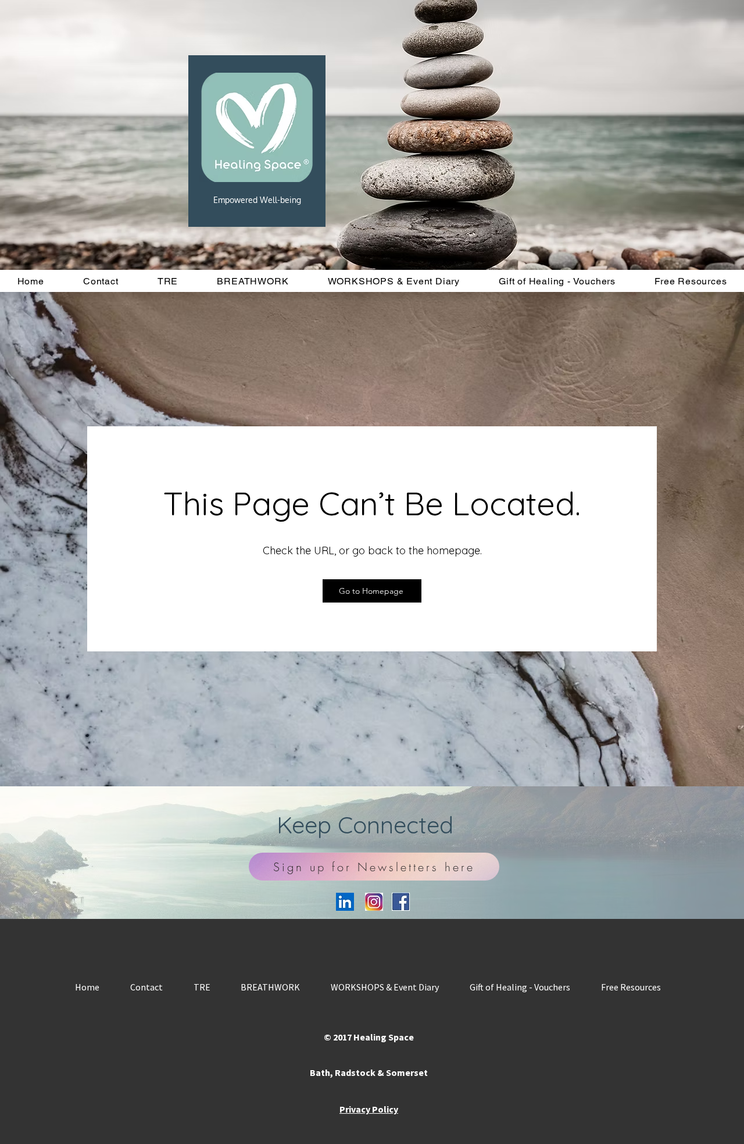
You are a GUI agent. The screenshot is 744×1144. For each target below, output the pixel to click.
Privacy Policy (368, 1109)
